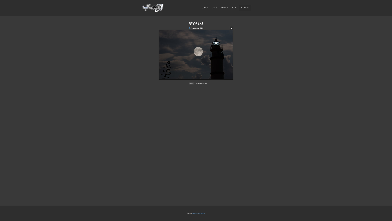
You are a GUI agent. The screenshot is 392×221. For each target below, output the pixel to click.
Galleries (244, 8)
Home (215, 8)
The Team (224, 8)
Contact (205, 8)
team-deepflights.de (198, 213)
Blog (234, 8)
